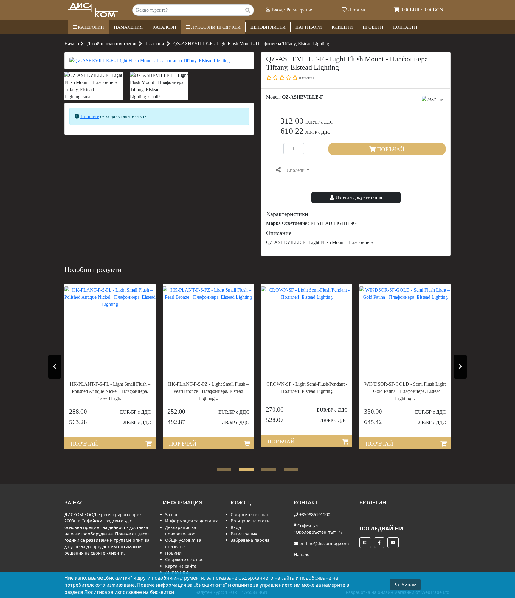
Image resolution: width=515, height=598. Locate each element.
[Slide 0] (224, 469)
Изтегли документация (358, 197)
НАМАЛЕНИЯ (128, 27)
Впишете (89, 116)
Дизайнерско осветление (112, 43)
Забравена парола (250, 540)
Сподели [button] (296, 170)
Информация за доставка (191, 521)
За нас (171, 514)
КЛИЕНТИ (342, 27)
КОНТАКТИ (405, 27)
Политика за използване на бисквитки (129, 592)
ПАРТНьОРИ (308, 27)
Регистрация (244, 534)
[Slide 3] (291, 469)
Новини (173, 553)
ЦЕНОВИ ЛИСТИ (268, 27)
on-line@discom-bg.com (324, 543)
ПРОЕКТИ (373, 27)
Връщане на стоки (250, 521)
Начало (71, 43)
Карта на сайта (180, 566)
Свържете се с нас (184, 559)
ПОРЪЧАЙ (390, 149)
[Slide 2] (268, 469)
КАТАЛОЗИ (164, 27)
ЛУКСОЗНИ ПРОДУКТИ (215, 27)
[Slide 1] (246, 469)
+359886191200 (314, 514)
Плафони (154, 43)
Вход (236, 527)
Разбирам (405, 584)
